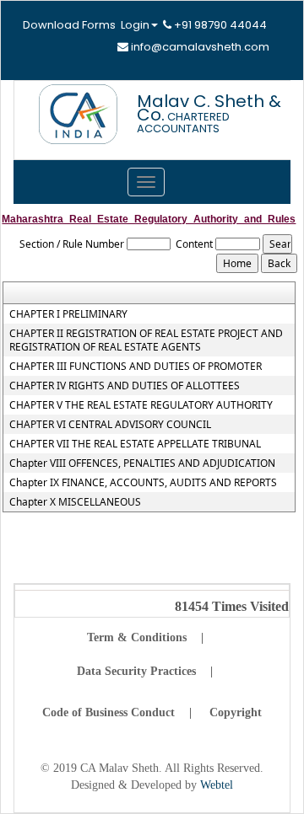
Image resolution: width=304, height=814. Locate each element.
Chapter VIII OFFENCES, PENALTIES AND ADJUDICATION (142, 463)
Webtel (216, 785)
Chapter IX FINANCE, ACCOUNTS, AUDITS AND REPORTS (143, 483)
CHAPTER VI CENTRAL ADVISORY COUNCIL (110, 424)
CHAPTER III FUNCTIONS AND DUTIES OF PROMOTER (135, 366)
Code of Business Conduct (108, 712)
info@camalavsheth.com (198, 47)
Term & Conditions (137, 637)
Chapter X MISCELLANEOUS (75, 502)
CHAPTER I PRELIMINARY (68, 314)
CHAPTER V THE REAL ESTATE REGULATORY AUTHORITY (141, 405)
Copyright (235, 712)
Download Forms (69, 25)
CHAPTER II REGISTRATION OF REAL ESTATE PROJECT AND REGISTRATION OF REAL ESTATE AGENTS (146, 340)
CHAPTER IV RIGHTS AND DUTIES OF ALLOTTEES (124, 386)
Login (135, 25)
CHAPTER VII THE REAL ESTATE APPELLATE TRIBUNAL (135, 444)
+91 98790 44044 (219, 25)
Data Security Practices (136, 671)
